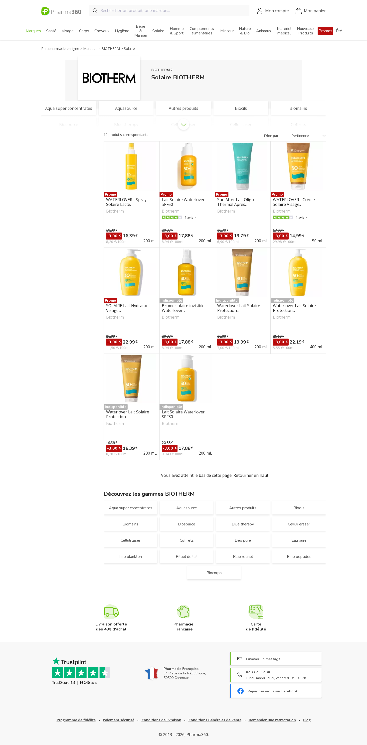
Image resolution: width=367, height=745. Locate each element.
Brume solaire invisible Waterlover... (183, 308)
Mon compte (277, 10)
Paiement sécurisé (118, 720)
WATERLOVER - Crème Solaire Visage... (294, 202)
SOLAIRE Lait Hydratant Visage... (128, 308)
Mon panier (315, 10)
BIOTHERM (160, 70)
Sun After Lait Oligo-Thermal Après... (236, 202)
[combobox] (169, 10)
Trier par (271, 135)
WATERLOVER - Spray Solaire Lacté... (126, 202)
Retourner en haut (250, 475)
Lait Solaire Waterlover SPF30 (183, 414)
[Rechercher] (94, 10)
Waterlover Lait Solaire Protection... (238, 308)
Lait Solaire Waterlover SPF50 (183, 202)
